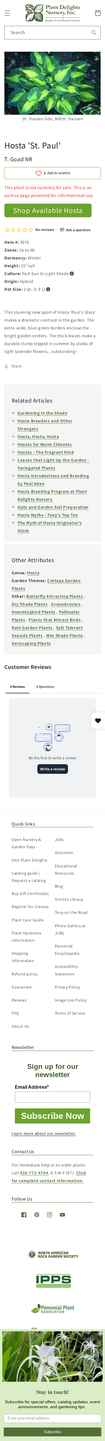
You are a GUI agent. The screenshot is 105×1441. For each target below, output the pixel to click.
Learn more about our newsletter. (44, 1133)
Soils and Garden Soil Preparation (53, 507)
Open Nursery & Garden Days (26, 843)
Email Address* (32, 1087)
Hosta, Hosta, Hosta (38, 436)
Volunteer (64, 852)
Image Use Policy (71, 1000)
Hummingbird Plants (33, 612)
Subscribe (52, 1432)
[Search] (94, 32)
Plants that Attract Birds (55, 619)
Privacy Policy (67, 987)
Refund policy (25, 974)
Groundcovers (65, 604)
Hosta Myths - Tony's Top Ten (48, 515)
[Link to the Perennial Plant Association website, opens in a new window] (52, 1312)
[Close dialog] (101, 1333)
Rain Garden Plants (32, 627)
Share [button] (16, 366)
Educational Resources (66, 869)
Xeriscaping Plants (31, 643)
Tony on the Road (71, 912)
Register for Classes (30, 906)
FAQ (15, 1013)
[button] (7, 13)
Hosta (33, 572)
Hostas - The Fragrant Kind (46, 452)
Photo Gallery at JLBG (70, 929)
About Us (20, 1026)
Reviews (19, 1000)
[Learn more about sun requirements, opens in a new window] (72, 273)
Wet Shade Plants (64, 635)
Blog (59, 886)
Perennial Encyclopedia (67, 949)
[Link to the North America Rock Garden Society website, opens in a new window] (52, 1257)
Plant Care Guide (28, 920)
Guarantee (22, 987)
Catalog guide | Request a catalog (29, 877)
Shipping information (23, 957)
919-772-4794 (34, 1173)
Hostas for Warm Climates (45, 444)
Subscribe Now (52, 1116)
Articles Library (69, 899)
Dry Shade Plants (30, 604)
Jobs (59, 839)
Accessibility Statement (66, 970)
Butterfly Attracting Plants (54, 596)
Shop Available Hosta (48, 210)
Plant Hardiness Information (27, 936)
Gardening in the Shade (42, 413)
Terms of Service (70, 1013)
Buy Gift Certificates (30, 893)
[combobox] (52, 32)
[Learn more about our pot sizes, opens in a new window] (48, 289)
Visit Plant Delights (30, 860)
